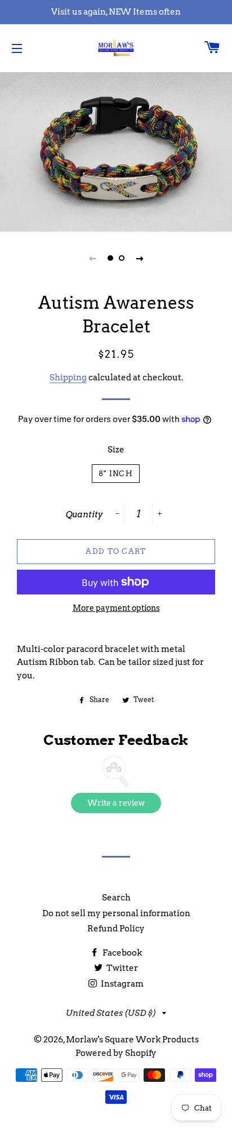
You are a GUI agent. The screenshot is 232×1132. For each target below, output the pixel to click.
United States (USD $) (111, 1013)
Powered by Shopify (116, 1053)
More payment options (116, 607)
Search (116, 898)
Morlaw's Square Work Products (132, 1040)
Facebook (121, 953)
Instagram (121, 984)
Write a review (116, 802)
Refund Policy (116, 929)
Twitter (121, 968)
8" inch (116, 473)
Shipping (68, 377)
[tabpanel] (116, 150)
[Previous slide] (92, 258)
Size (116, 450)
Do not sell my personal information (116, 913)
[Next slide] (139, 258)
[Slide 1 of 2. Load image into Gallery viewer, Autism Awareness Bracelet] (110, 258)
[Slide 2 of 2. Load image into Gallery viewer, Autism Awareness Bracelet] (121, 258)
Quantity (84, 514)
